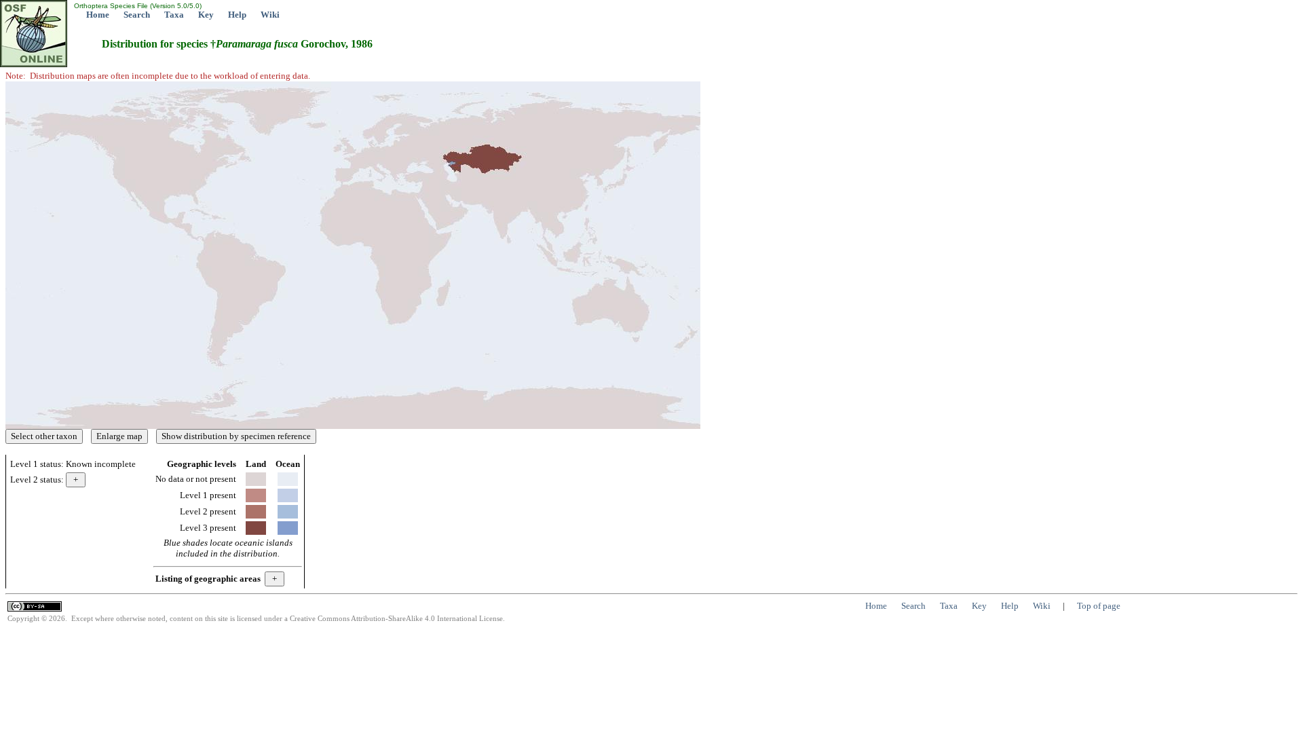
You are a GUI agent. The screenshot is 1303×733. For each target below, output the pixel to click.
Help (237, 15)
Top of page (1098, 606)
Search (137, 15)
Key (206, 15)
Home (97, 15)
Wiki (270, 15)
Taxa (174, 15)
